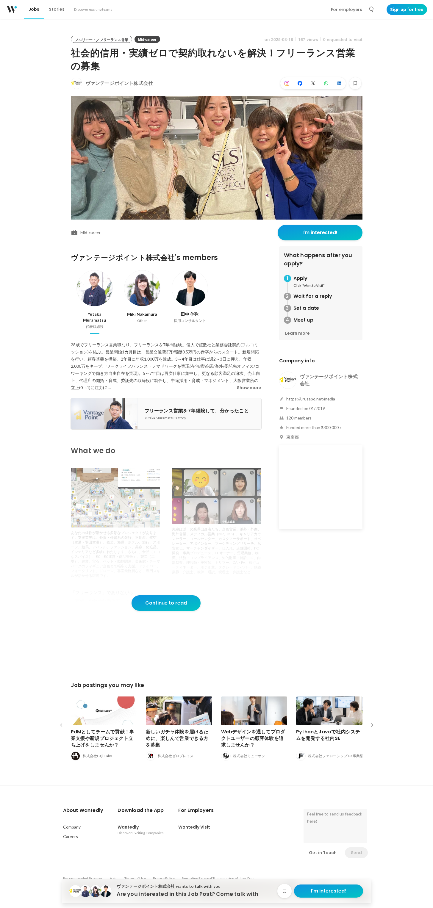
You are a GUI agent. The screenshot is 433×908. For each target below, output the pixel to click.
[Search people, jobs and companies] (372, 9)
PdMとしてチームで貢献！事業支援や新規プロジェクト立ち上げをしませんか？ (103, 738)
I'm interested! (319, 232)
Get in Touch (323, 853)
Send (356, 853)
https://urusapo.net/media (310, 398)
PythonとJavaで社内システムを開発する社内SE (328, 735)
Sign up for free (406, 9)
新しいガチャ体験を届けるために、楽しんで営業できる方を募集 (177, 738)
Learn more (297, 333)
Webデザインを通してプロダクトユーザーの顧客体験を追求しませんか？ (253, 738)
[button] (83, 810)
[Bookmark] (355, 83)
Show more (249, 388)
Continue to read (166, 602)
